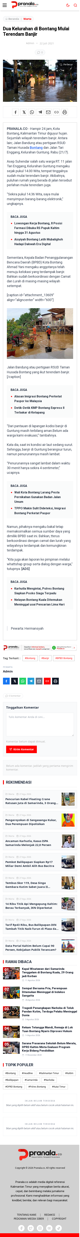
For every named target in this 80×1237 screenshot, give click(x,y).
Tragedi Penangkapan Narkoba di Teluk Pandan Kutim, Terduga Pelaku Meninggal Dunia (49, 1011)
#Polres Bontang (37, 1086)
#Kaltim (69, 1073)
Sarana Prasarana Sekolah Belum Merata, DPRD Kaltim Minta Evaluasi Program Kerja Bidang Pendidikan (49, 1047)
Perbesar (68, 64)
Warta (27, 19)
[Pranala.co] (40, 1154)
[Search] (75, 5)
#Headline (27, 1073)
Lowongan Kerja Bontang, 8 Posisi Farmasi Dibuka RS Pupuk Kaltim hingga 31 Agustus (38, 228)
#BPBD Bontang (63, 658)
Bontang (36, 148)
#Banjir (45, 658)
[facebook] (21, 1228)
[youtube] (49, 1228)
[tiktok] (58, 1228)
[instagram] (40, 1228)
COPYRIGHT (59, 1218)
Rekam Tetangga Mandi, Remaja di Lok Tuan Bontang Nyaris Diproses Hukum (47, 1029)
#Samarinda (31, 1080)
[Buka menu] (4, 5)
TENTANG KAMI (26, 1214)
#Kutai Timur (58, 1086)
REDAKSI (49, 1214)
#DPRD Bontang (13, 1086)
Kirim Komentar (23, 749)
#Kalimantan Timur (49, 1073)
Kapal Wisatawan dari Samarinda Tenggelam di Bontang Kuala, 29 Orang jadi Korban (47, 972)
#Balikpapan (11, 1080)
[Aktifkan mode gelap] (68, 5)
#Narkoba (49, 1080)
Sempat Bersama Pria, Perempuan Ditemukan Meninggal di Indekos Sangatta (44, 992)
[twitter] (31, 1228)
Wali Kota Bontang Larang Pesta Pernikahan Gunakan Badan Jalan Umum (37, 497)
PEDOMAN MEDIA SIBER (29, 1218)
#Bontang (30, 658)
